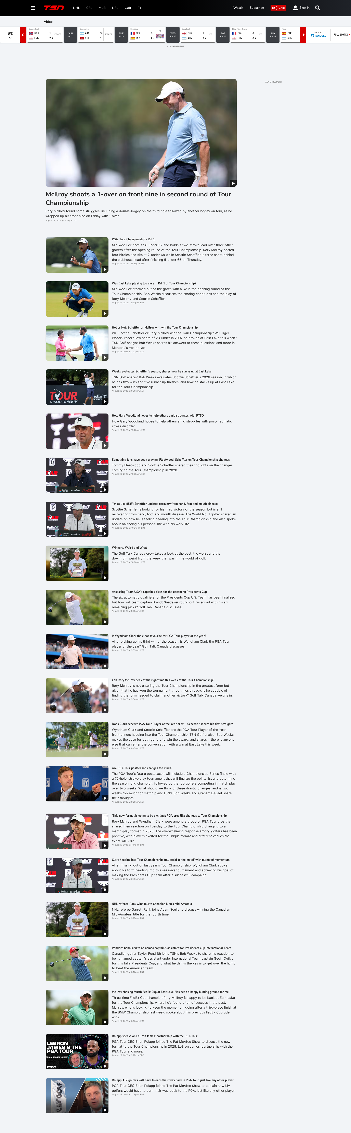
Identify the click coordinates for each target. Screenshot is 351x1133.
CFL (89, 8)
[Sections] (33, 8)
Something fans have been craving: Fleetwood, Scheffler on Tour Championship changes (171, 459)
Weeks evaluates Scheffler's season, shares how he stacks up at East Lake (161, 371)
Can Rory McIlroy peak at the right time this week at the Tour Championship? (163, 680)
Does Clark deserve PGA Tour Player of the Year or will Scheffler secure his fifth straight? (172, 724)
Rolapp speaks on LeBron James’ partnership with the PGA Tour (154, 1036)
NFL (115, 8)
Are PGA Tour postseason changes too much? (142, 768)
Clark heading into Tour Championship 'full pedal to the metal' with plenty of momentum (171, 860)
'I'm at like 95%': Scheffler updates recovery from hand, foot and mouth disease (165, 504)
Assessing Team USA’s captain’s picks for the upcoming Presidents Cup (159, 592)
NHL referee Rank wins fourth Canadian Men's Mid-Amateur (152, 904)
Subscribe (257, 7)
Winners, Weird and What (129, 547)
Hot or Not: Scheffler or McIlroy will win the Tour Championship (155, 327)
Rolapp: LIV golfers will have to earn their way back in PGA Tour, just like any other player (173, 1080)
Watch (238, 7)
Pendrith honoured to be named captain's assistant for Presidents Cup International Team (171, 948)
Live (282, 7)
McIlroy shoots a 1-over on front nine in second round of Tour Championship (138, 198)
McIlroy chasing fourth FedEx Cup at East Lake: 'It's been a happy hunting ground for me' (170, 992)
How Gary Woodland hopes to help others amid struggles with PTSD (158, 415)
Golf (128, 8)
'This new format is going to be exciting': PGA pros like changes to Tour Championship (169, 815)
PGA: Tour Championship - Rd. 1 (133, 239)
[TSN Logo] (54, 8)
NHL (76, 8)
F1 (140, 8)
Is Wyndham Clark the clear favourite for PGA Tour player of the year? (159, 636)
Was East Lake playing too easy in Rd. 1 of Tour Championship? (154, 283)
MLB (102, 8)
